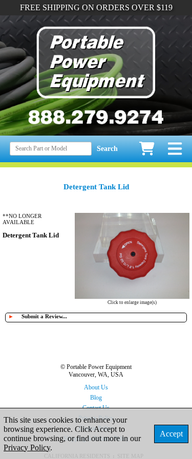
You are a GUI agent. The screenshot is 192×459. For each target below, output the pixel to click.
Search (107, 148)
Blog (96, 397)
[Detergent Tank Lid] (132, 296)
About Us (96, 387)
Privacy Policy (27, 447)
